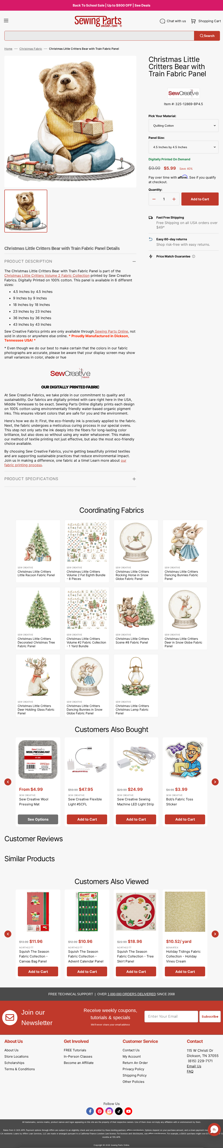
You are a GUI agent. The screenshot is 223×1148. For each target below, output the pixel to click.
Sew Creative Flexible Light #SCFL (85, 801)
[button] (6, 21)
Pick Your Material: (162, 116)
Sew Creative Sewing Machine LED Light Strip (135, 801)
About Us (11, 1050)
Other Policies (133, 1082)
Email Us (194, 1066)
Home (8, 48)
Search (209, 36)
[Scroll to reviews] (184, 83)
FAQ (190, 1071)
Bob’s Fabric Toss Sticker (179, 801)
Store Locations (16, 1056)
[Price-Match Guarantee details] (193, 256)
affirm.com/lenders (135, 1130)
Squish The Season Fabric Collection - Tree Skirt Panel (135, 956)
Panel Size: (157, 137)
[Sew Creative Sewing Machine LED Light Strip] (136, 781)
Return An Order (135, 1063)
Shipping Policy (135, 1075)
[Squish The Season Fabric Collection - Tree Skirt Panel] (136, 934)
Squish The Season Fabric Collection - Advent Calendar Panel (85, 956)
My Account (132, 1056)
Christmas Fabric (30, 48)
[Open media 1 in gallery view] (126, 65)
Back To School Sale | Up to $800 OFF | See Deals (111, 5)
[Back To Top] (216, 1141)
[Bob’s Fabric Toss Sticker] (185, 781)
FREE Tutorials (75, 1050)
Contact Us (131, 1050)
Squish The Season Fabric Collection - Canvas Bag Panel (34, 956)
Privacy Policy (133, 1069)
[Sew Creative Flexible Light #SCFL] (87, 781)
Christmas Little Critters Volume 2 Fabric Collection (47, 275)
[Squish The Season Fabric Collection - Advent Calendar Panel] (87, 934)
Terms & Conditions (19, 1069)
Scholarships (14, 1063)
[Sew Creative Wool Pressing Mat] (38, 781)
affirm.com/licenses (157, 1133)
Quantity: (155, 189)
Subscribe (210, 1017)
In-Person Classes (78, 1056)
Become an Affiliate (79, 1063)
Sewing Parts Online (111, 331)
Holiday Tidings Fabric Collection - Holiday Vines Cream (183, 956)
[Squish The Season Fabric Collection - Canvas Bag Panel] (38, 934)
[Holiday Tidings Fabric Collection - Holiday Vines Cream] (185, 934)
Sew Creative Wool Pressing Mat (33, 801)
